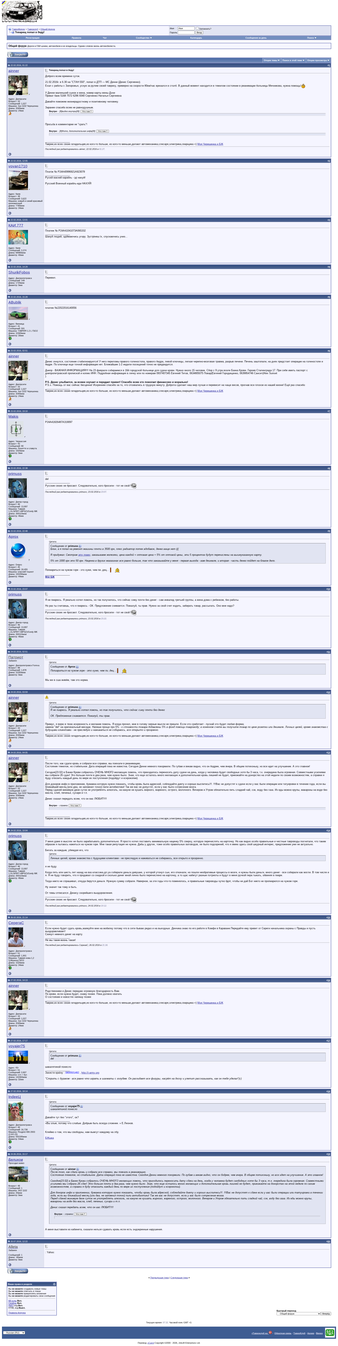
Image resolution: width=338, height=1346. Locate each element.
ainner (13, 71)
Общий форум (47, 29)
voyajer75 (16, 1046)
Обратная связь (282, 1333)
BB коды (12, 1301)
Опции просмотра (317, 60)
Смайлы (12, 1303)
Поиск (310, 38)
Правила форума (17, 1313)
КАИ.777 (15, 225)
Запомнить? (205, 29)
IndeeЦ (14, 1097)
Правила (76, 38)
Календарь (196, 38)
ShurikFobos (19, 272)
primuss (15, 474)
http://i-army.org (90, 1072)
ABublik (14, 302)
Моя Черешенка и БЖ (210, 144)
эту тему (84, 554)
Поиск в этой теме (292, 60)
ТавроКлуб (299, 1333)
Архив (310, 1333)
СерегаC (16, 923)
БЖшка (49, 1137)
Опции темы (270, 60)
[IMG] (11, 1305)
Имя (172, 28)
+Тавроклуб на (260, 1333)
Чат (105, 38)
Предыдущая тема (159, 1277)
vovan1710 (17, 166)
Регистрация (32, 38)
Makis (13, 416)
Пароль (173, 32)
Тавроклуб (32, 29)
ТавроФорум (18, 29)
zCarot (150, 1343)
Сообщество (142, 38)
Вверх (319, 1333)
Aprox (13, 537)
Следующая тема (179, 1277)
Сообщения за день (256, 38)
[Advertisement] (265, 12)
